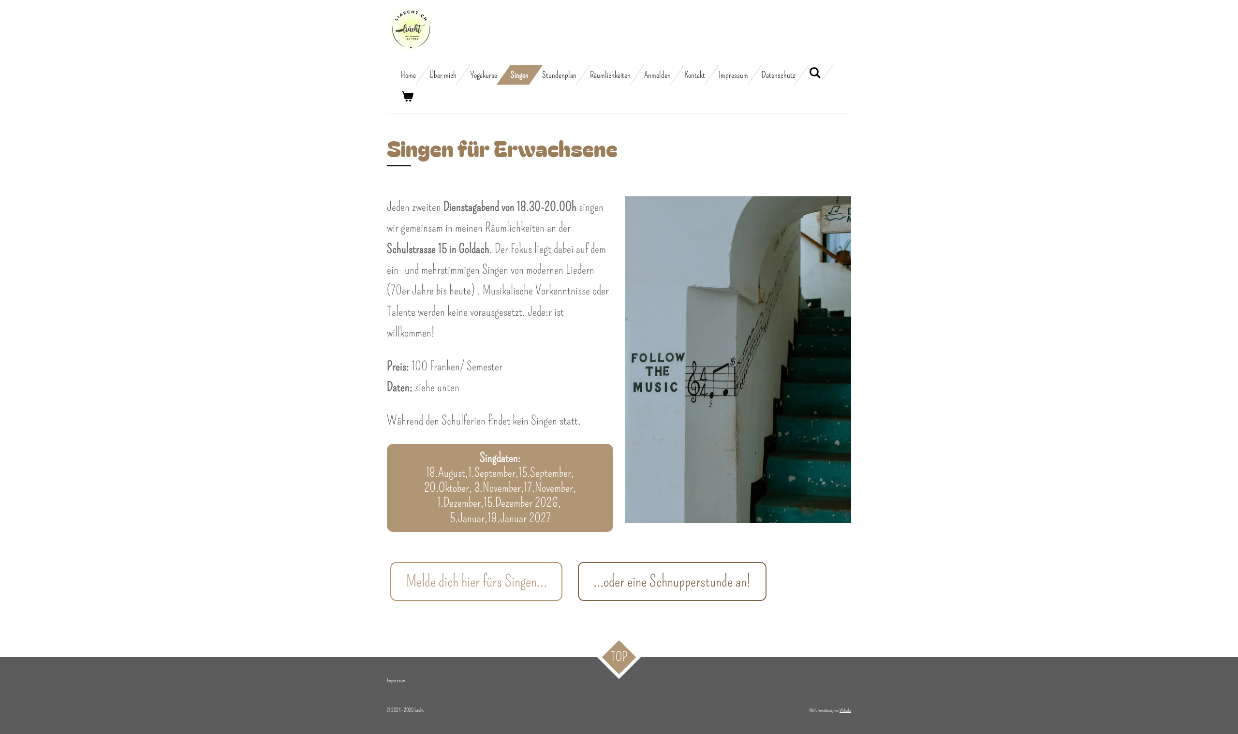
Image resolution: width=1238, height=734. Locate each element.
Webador (845, 710)
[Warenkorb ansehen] (407, 96)
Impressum (396, 680)
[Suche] (814, 73)
